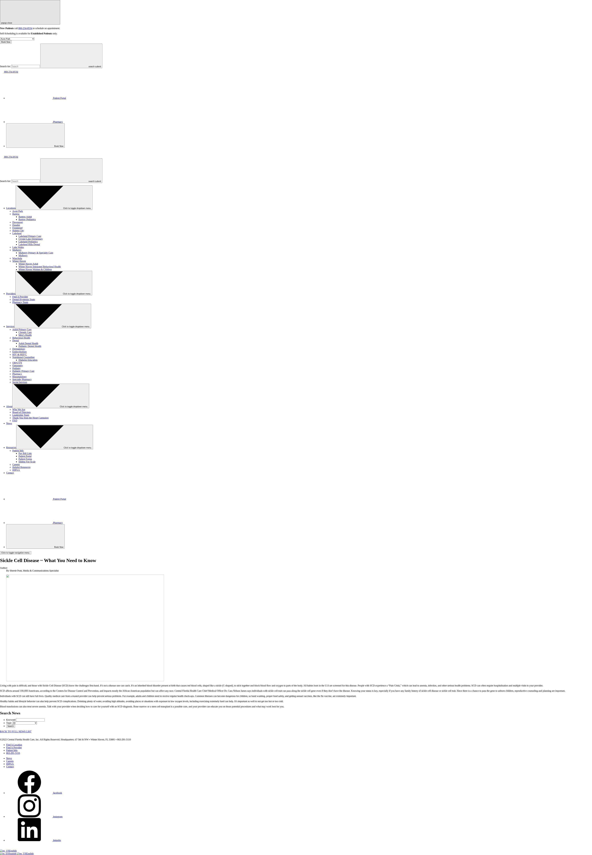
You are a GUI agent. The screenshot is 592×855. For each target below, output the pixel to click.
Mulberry (16, 250)
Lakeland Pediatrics (28, 241)
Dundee (16, 225)
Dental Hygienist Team (23, 299)
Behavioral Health (21, 338)
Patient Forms (25, 459)
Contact (10, 472)
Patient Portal (59, 98)
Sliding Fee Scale (26, 461)
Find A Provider (20, 296)
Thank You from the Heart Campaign (30, 417)
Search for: (5, 66)
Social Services (19, 382)
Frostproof (17, 228)
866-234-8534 (25, 28)
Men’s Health (25, 335)
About (9, 406)
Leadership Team (20, 415)
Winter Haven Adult (28, 264)
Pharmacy (58, 121)
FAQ (14, 420)
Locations (11, 208)
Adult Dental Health (28, 343)
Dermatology (18, 349)
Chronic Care (25, 332)
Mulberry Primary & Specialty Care (35, 252)
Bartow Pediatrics (27, 219)
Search (10, 726)
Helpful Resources (21, 467)
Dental (15, 340)
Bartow (16, 214)
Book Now (5, 42)
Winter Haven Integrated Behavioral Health (39, 266)
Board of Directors (21, 412)
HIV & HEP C (19, 354)
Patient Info (18, 450)
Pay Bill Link (25, 453)
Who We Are (18, 409)
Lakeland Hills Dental (29, 244)
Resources (11, 447)
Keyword (10, 719)
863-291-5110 (13, 753)
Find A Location (14, 744)
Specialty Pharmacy (22, 379)
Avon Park (17, 211)
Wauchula (17, 258)
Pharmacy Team (20, 302)
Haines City (18, 230)
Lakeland (16, 233)
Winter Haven (19, 261)
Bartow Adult (25, 216)
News (9, 423)
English (13, 850)
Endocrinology (19, 351)
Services (10, 326)
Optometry (17, 365)
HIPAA (16, 470)
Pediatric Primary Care (23, 371)
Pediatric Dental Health (29, 346)
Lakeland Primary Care (29, 236)
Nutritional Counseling (23, 357)
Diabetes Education (27, 360)
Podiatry (16, 368)
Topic (9, 723)
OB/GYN (17, 362)
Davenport (17, 222)
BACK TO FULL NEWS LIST (15, 731)
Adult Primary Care (21, 329)
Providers (10, 293)
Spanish (13, 853)
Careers (16, 464)
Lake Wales (18, 247)
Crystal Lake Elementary (30, 239)
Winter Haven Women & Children (35, 269)
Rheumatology (19, 376)
